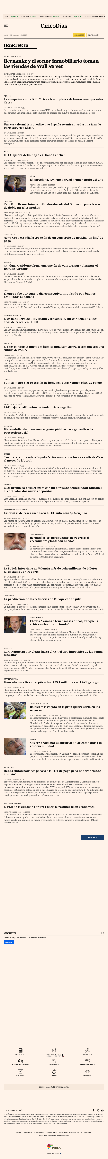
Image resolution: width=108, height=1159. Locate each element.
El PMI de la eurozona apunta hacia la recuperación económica (49, 807)
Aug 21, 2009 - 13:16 (20, 160)
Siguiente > (92, 838)
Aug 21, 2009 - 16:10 (24, 74)
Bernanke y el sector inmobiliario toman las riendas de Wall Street (51, 63)
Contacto (19, 1132)
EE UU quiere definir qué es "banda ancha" (34, 155)
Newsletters (52, 1135)
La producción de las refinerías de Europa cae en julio (43, 599)
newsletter (10, 933)
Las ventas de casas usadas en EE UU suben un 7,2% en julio (45, 513)
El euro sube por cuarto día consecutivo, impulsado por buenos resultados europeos (50, 295)
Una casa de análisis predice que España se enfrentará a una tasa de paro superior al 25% (52, 126)
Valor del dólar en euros (94, 17)
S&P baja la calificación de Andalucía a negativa (38, 407)
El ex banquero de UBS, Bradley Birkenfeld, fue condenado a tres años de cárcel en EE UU (50, 321)
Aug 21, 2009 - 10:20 (21, 518)
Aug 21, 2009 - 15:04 (16, 108)
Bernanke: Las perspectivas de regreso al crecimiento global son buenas (59, 540)
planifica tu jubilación (20, 1065)
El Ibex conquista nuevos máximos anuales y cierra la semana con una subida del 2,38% (54, 349)
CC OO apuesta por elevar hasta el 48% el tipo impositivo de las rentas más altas (53, 654)
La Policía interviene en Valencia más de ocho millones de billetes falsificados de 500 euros (50, 570)
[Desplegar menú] (6, 26)
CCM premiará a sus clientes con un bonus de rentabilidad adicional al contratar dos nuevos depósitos (53, 490)
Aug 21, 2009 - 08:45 (21, 812)
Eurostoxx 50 (68, 17)
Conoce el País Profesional (54, 1087)
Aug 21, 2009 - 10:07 (15, 577)
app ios (54, 1075)
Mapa (41, 1135)
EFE (5, 108)
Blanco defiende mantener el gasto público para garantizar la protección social (48, 431)
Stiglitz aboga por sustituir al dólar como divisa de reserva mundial (66, 745)
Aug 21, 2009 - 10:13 (47, 546)
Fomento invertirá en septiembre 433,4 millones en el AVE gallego (51, 682)
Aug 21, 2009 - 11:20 (15, 413)
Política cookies (38, 1132)
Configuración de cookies (54, 1132)
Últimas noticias (63, 1135)
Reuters (7, 160)
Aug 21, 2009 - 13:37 (15, 133)
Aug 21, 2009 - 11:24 (15, 388)
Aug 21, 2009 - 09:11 (22, 660)
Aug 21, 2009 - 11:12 (15, 438)
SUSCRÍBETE (79, 35)
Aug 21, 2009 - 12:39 (15, 246)
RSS (45, 1135)
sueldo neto (87, 1054)
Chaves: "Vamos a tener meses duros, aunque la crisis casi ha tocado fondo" (64, 623)
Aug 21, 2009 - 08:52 (15, 779)
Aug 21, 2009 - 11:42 (13, 355)
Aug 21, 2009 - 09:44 (20, 604)
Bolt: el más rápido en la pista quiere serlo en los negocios (65, 709)
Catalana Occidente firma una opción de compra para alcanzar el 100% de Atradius (51, 267)
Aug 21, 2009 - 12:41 (22, 213)
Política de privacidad (72, 1132)
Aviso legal (28, 1132)
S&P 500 (25, 17)
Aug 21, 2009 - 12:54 (46, 185)
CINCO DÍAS (8, 213)
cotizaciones (20, 1075)
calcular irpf (20, 1054)
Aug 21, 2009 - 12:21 (15, 274)
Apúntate (9, 942)
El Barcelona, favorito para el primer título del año (66, 180)
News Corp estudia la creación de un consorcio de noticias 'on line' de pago (53, 240)
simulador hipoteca (54, 1054)
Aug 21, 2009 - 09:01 (15, 687)
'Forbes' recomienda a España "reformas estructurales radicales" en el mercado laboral (53, 459)
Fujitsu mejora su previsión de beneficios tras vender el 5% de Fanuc (53, 383)
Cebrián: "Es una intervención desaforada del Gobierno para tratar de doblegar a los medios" (52, 206)
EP (5, 133)
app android (87, 1075)
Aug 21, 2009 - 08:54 (42, 751)
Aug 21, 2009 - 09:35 (48, 630)
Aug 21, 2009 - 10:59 (15, 466)
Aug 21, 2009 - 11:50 (20, 327)
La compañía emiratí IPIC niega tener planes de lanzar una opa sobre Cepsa (54, 101)
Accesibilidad (86, 1132)
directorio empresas (87, 1065)
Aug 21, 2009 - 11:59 (20, 302)
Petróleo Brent (46, 17)
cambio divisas (54, 1065)
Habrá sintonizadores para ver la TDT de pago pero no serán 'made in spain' (52, 773)
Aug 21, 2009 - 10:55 (15, 496)
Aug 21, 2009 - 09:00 (52, 715)
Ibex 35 (7, 17)
